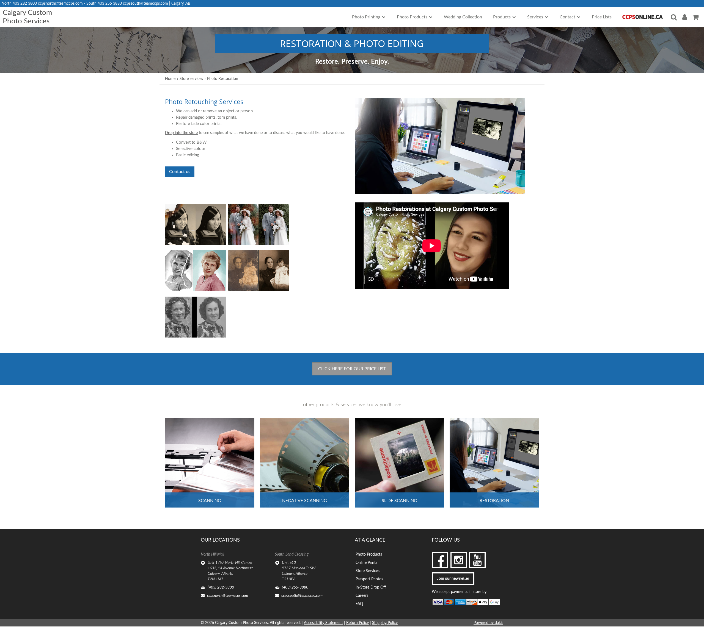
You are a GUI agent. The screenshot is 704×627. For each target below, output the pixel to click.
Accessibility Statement (323, 623)
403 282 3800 (25, 3)
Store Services (368, 571)
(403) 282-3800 (221, 587)
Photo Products (369, 554)
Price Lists (602, 17)
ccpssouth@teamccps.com (145, 3)
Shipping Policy (385, 623)
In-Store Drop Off (371, 587)
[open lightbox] (195, 224)
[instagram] (458, 560)
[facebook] (440, 560)
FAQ (359, 604)
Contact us (179, 171)
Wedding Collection (463, 17)
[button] (368, 17)
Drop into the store (181, 133)
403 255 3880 (110, 3)
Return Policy (357, 623)
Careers (362, 596)
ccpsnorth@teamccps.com (60, 3)
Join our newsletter (453, 579)
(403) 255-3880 (295, 587)
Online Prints (366, 563)
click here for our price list (352, 369)
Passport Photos (369, 579)
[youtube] (477, 560)
